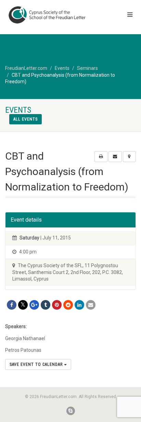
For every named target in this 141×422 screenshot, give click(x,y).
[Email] (90, 305)
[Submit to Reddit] (68, 305)
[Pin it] (57, 305)
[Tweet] (23, 305)
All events (25, 119)
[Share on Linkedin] (79, 305)
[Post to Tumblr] (45, 305)
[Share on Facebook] (11, 305)
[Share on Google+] (34, 305)
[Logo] (47, 15)
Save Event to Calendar (37, 364)
